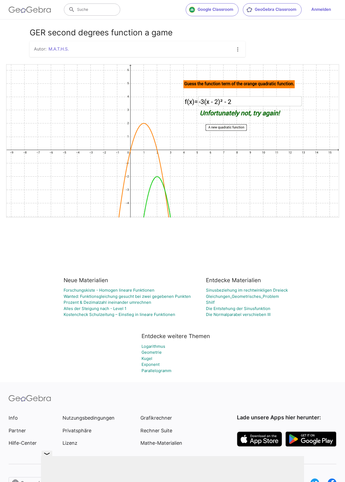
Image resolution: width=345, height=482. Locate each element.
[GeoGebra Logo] (30, 9)
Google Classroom (215, 9)
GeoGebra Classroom (275, 9)
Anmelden (321, 9)
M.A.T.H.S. (59, 49)
